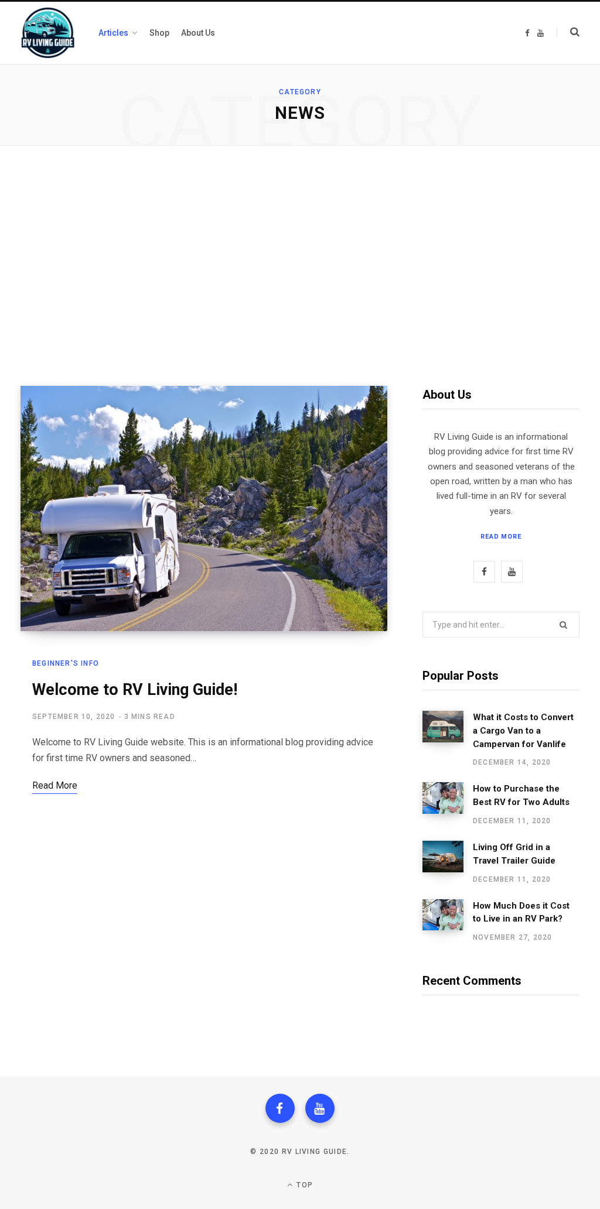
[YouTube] (320, 1108)
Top (303, 1185)
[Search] (568, 32)
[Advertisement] (300, 266)
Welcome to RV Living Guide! (134, 689)
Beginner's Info (65, 663)
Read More (501, 536)
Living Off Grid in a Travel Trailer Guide (514, 854)
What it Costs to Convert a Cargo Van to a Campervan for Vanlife (523, 730)
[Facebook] (280, 1108)
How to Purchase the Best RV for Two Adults (521, 795)
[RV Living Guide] (48, 32)
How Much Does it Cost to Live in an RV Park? (521, 912)
